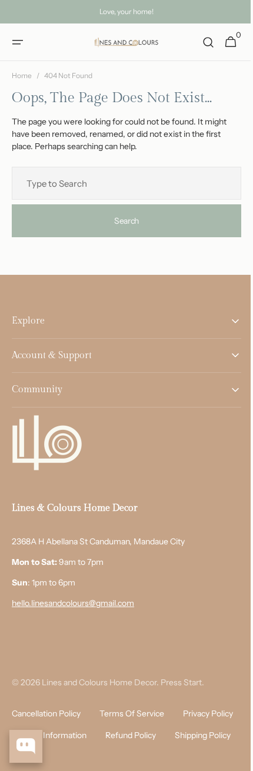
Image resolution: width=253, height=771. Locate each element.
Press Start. (182, 682)
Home (22, 75)
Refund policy (199, 735)
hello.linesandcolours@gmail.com (73, 603)
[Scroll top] (230, 757)
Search (121, 220)
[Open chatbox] (25, 746)
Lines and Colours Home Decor (99, 682)
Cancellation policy (46, 713)
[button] (18, 42)
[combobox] (122, 183)
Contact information (118, 735)
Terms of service (131, 713)
